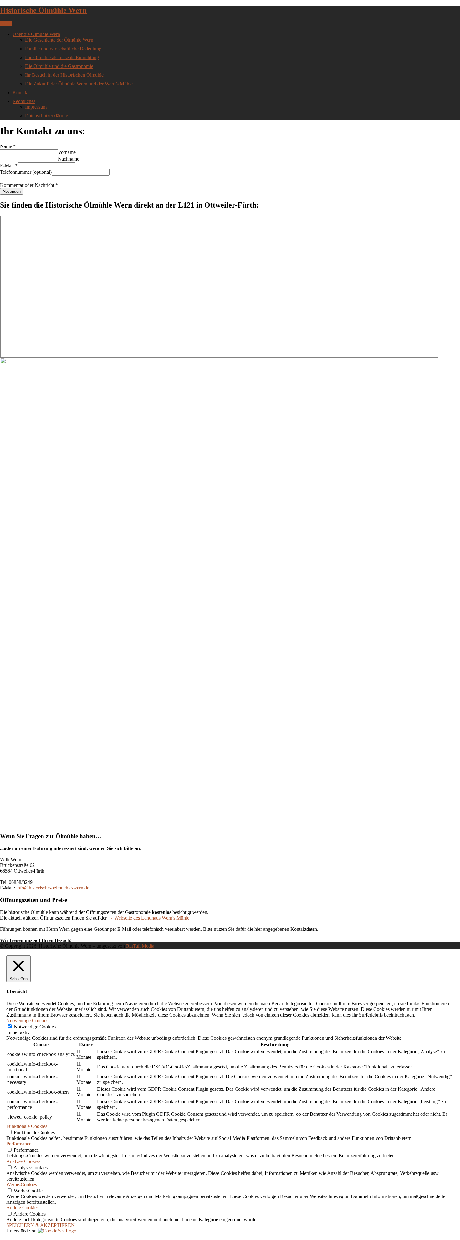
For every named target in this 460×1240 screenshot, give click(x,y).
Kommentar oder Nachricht (29, 185)
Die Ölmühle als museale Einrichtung (62, 57)
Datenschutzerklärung (46, 115)
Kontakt (20, 92)
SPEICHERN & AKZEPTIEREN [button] (40, 1225)
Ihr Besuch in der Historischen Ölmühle (64, 75)
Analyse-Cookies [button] (23, 1161)
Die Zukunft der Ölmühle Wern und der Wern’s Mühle (79, 83)
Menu (6, 23)
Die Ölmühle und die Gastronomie (59, 66)
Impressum (36, 107)
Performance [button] (18, 1143)
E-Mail (9, 165)
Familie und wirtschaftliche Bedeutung (63, 48)
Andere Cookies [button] (22, 1207)
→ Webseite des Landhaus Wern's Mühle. (149, 917)
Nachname (68, 158)
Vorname (67, 152)
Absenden (12, 191)
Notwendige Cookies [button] (27, 1020)
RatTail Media (140, 946)
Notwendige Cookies (35, 1026)
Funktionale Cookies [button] (26, 1126)
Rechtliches (24, 101)
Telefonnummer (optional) (26, 172)
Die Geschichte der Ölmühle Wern (59, 40)
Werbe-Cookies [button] (21, 1184)
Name (8, 146)
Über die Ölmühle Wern (36, 34)
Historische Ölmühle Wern (43, 10)
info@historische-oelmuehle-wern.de (52, 887)
